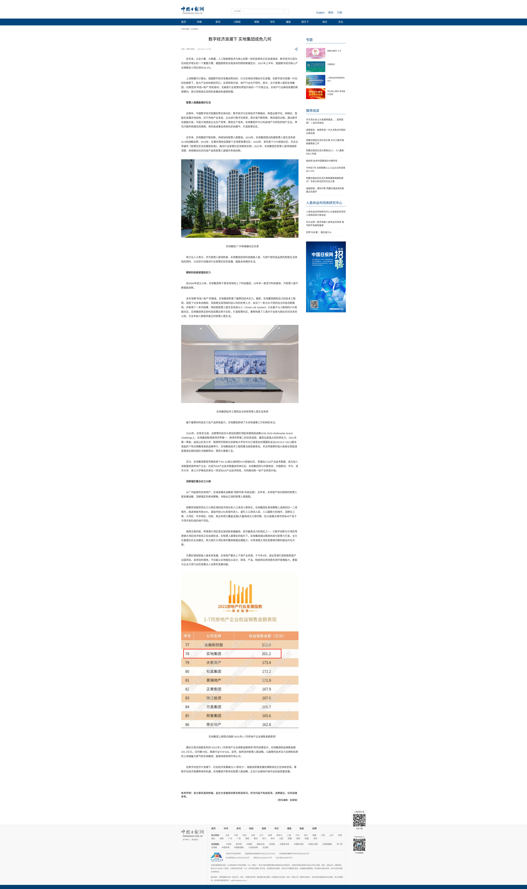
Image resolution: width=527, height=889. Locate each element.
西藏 (290, 838)
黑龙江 (279, 835)
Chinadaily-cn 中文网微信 (359, 845)
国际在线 (260, 844)
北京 (227, 835)
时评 (226, 828)
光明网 (214, 847)
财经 (251, 828)
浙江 (306, 835)
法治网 (265, 847)
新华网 (239, 844)
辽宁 (261, 835)
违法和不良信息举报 (233, 854)
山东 (331, 835)
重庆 (256, 838)
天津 (236, 835)
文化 (340, 22)
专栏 (272, 22)
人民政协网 (253, 847)
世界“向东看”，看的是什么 (319, 232)
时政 (199, 22)
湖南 (222, 838)
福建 (314, 835)
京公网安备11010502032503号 (237, 858)
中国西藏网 (327, 844)
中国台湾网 (313, 844)
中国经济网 (298, 844)
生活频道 (194, 29)
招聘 (314, 828)
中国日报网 (185, 29)
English (320, 12)
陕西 (298, 838)
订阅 (339, 12)
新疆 (307, 838)
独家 (302, 828)
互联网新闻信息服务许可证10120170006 (260, 854)
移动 (330, 12)
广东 (230, 838)
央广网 (339, 844)
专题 (309, 40)
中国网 (249, 844)
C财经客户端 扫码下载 (359, 820)
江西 (323, 835)
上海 (289, 835)
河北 (244, 835)
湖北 (213, 838)
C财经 (237, 22)
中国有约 (331, 64)
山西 (253, 835)
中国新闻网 (239, 847)
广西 (239, 838)
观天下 (305, 22)
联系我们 (195, 840)
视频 (256, 22)
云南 (281, 838)
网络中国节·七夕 (334, 51)
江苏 (297, 835)
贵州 (273, 838)
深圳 (315, 838)
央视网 (272, 844)
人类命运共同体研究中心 (324, 203)
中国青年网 (284, 844)
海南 (247, 838)
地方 (324, 22)
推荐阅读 (312, 110)
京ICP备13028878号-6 (284, 858)
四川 (264, 838)
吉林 (270, 835)
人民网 (228, 844)
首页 (183, 22)
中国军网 (225, 847)
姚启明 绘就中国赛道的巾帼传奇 (321, 161)
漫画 (288, 22)
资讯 (217, 22)
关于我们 (186, 840)
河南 (340, 835)
